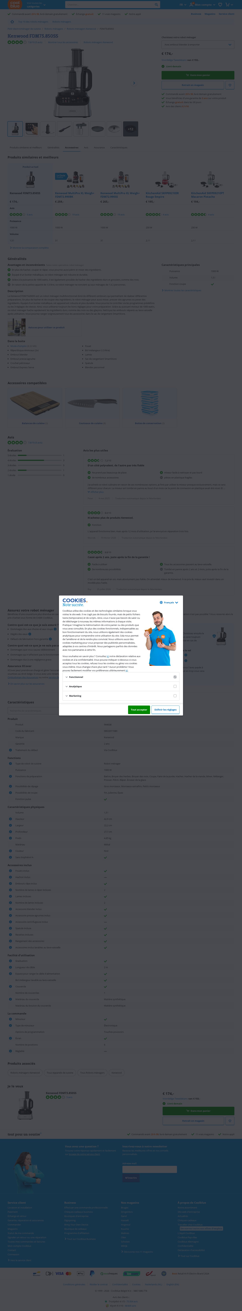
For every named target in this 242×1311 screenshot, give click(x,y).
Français (169, 602)
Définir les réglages (165, 709)
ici (108, 656)
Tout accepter (139, 709)
